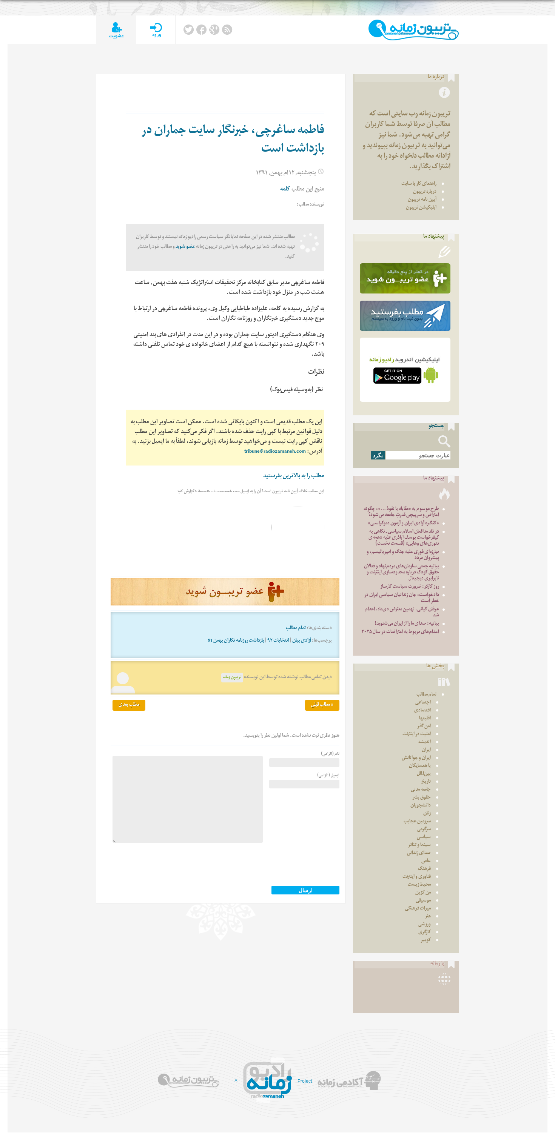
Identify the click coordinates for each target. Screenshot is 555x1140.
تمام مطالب (296, 628)
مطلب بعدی (129, 705)
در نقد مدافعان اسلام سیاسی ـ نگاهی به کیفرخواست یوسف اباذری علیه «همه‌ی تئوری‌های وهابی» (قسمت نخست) (403, 538)
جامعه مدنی (421, 790)
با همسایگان (420, 766)
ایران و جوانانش (416, 758)
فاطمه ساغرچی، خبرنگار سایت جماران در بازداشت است (232, 141)
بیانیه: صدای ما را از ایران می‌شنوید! (407, 624)
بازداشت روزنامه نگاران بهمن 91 (236, 641)
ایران (426, 750)
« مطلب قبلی (322, 705)
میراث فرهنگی (418, 909)
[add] (116, 30)
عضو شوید (185, 247)
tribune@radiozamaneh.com (275, 452)
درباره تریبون (424, 192)
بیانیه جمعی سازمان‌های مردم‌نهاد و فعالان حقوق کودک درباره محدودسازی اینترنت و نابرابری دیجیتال (401, 572)
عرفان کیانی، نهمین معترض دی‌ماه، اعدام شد (402, 612)
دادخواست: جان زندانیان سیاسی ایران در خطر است (401, 598)
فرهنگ (424, 869)
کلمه (285, 190)
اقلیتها (425, 719)
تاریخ (426, 782)
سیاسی (424, 838)
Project (305, 1081)
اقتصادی (422, 711)
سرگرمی (424, 830)
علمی (426, 861)
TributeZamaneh (413, 30)
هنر (428, 917)
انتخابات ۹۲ (278, 641)
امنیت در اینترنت (416, 735)
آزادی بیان (301, 641)
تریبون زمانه (232, 677)
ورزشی (424, 925)
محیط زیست (419, 885)
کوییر (426, 941)
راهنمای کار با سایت (418, 184)
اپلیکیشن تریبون (421, 208)
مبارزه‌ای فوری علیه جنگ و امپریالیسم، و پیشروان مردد (403, 555)
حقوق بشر (421, 798)
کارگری (424, 933)
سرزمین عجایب (417, 822)
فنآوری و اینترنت (416, 877)
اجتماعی (423, 703)
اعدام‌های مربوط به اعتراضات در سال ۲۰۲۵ (400, 632)
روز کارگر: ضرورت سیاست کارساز (409, 587)
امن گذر (424, 727)
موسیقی (423, 901)
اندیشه (424, 743)
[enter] (156, 30)
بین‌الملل (424, 774)
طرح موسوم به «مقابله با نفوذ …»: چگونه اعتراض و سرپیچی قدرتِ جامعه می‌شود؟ (401, 512)
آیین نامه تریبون (422, 200)
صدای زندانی (419, 853)
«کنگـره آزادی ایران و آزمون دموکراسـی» (403, 523)
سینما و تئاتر (419, 846)
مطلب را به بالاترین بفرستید (293, 476)
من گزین (423, 893)
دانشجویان (420, 806)
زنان (427, 814)
